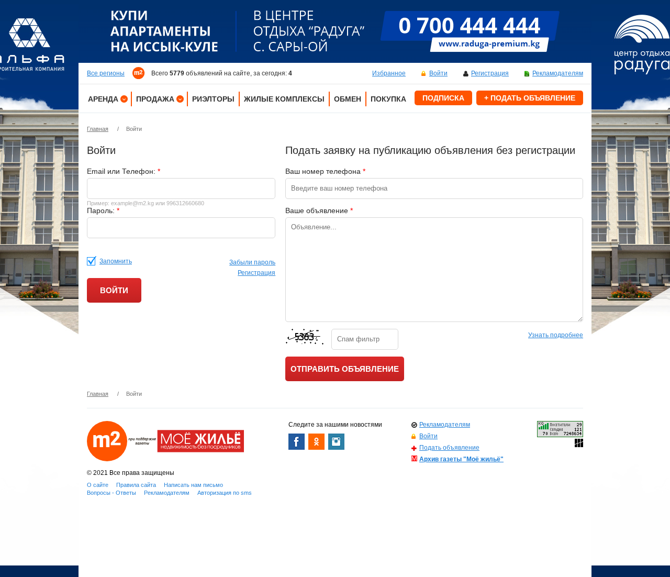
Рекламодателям (557, 73)
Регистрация (490, 73)
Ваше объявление (319, 210)
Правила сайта (136, 485)
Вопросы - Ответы (111, 493)
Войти (438, 73)
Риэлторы (213, 99)
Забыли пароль (252, 262)
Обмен (347, 99)
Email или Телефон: (123, 171)
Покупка (388, 99)
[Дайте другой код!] (305, 339)
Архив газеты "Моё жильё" (461, 459)
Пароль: (103, 210)
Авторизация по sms (224, 493)
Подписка (443, 98)
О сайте (97, 485)
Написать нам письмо (193, 485)
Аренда (103, 99)
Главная (97, 129)
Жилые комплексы (284, 99)
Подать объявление (449, 447)
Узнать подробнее (555, 335)
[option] (335, 31)
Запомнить (115, 261)
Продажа (155, 99)
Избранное (389, 73)
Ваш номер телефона (325, 171)
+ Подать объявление (529, 98)
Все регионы (106, 73)
